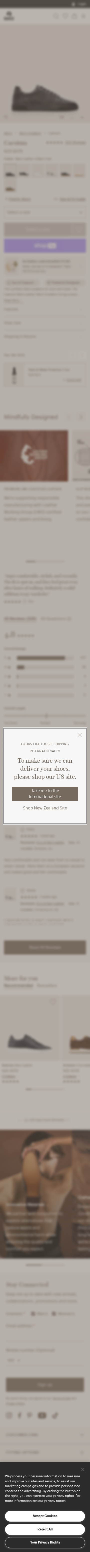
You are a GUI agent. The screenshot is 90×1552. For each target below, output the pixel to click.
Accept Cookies (45, 1516)
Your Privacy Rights (45, 1542)
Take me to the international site (45, 794)
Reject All (45, 1529)
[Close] (82, 1469)
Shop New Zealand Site (45, 808)
